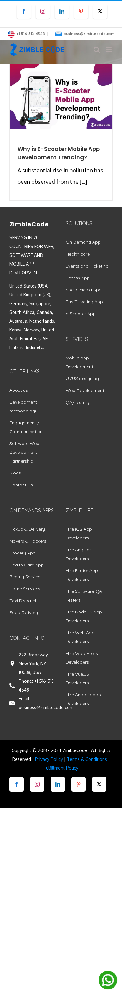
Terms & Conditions (87, 759)
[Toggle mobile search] (97, 49)
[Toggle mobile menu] (109, 49)
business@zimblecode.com (89, 33)
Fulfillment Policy (61, 768)
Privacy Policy (49, 759)
